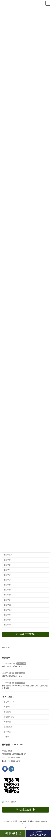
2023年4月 (7, 585)
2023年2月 (7, 595)
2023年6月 (7, 575)
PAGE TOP (46, 808)
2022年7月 (7, 625)
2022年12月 (8, 605)
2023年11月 (8, 555)
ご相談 (6, 737)
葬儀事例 (7, 722)
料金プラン (8, 707)
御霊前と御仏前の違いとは (12, 676)
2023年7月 (7, 570)
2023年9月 (7, 560)
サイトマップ (7, 648)
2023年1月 (7, 600)
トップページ (9, 702)
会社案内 (7, 712)
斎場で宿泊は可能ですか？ (12, 666)
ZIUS (25, 827)
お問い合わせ (12, 833)
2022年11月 (8, 610)
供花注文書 (8, 727)
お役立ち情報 (21, 663)
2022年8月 (7, 620)
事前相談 (7, 732)
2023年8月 (7, 565)
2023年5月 (7, 580)
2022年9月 (7, 615)
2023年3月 (7, 590)
